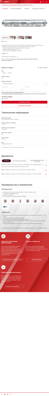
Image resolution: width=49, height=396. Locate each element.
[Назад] (7, 1)
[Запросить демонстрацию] (4, 394)
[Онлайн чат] (7, 394)
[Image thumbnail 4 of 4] (28, 37)
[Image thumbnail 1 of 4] (5, 37)
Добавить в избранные (25, 105)
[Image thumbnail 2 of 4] (12, 37)
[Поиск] (46, 1)
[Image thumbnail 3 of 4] (20, 37)
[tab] (5, 8)
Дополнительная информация (9, 56)
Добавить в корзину (25, 102)
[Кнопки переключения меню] (2, 1)
